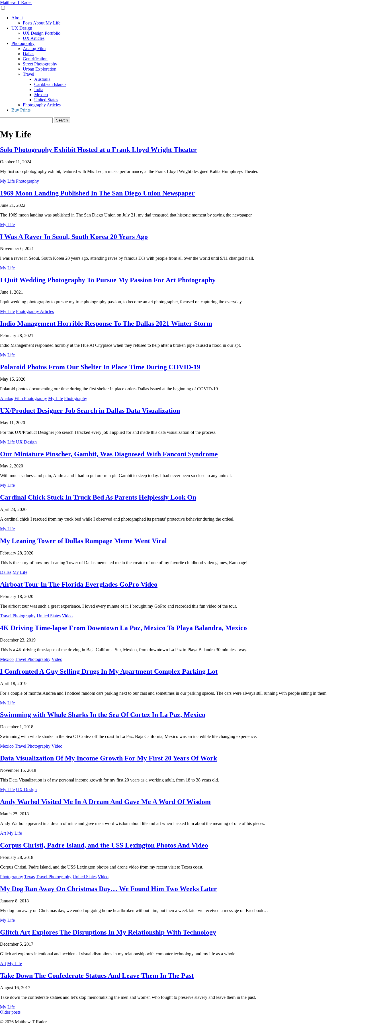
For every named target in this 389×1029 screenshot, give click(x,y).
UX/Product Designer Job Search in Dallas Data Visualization (90, 410)
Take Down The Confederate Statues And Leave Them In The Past (97, 975)
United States (46, 99)
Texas (29, 876)
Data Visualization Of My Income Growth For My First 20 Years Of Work (108, 758)
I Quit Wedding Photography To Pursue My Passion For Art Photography (108, 280)
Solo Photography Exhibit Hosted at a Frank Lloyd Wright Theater (98, 149)
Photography (22, 43)
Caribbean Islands (50, 84)
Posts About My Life (41, 22)
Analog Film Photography (23, 398)
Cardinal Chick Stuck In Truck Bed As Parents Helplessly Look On (98, 497)
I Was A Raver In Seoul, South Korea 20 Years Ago (74, 236)
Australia (42, 79)
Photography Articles (42, 104)
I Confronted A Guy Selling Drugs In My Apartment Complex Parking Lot (109, 671)
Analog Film (34, 48)
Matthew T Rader (16, 2)
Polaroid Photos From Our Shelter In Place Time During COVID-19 (100, 367)
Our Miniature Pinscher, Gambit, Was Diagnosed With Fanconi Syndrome (109, 454)
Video (67, 615)
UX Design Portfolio (41, 33)
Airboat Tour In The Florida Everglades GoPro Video (78, 584)
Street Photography (40, 63)
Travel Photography (18, 615)
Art (3, 833)
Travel (28, 74)
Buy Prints (20, 110)
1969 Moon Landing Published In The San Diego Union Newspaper (97, 193)
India (38, 89)
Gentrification (35, 58)
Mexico (41, 94)
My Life (7, 181)
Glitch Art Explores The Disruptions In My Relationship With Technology (108, 932)
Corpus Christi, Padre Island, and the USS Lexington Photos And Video (104, 845)
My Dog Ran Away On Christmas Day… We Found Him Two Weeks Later (108, 888)
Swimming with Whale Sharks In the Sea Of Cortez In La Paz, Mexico (102, 714)
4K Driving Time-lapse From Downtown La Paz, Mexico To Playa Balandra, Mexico (123, 628)
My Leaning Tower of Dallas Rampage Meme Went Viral (83, 541)
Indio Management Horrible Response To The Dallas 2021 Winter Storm (106, 323)
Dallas (28, 53)
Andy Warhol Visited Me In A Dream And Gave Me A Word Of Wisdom (105, 801)
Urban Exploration (39, 69)
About (17, 17)
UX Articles (33, 38)
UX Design (21, 28)
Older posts (10, 1012)
